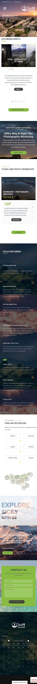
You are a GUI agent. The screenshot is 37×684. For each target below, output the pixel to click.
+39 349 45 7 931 (7, 2)
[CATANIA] (27, 479)
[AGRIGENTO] (13, 482)
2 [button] (15, 101)
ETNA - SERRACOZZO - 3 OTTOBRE (19, 60)
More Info (18, 232)
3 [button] (18, 101)
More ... (18, 89)
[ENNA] (22, 480)
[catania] (33, 216)
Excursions (7, 553)
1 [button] (12, 101)
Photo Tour (19, 553)
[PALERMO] (17, 477)
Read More (16, 219)
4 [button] (21, 101)
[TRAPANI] (7, 478)
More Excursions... (18, 110)
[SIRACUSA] (27, 486)
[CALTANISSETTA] (18, 482)
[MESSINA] (31, 474)
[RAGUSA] (24, 488)
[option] (18, 69)
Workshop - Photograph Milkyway (15, 193)
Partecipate (18, 152)
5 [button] (24, 101)
